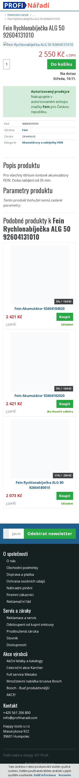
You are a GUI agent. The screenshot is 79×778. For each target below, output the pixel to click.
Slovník (12, 638)
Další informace (45, 775)
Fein (25, 130)
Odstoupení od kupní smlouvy (30, 624)
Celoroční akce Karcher (25, 667)
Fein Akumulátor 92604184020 (39, 308)
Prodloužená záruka (23, 631)
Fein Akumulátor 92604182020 (39, 395)
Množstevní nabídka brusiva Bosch (34, 681)
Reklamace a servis (21, 617)
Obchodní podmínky (22, 567)
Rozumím (65, 775)
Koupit (64, 316)
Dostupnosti (16, 645)
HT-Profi (41, 755)
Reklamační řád (19, 601)
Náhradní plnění (19, 588)
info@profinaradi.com (20, 717)
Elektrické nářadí (18, 15)
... (34, 15)
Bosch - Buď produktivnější (28, 688)
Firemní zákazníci (20, 594)
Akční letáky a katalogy (25, 661)
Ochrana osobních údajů (26, 581)
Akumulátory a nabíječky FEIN (42, 142)
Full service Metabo (22, 674)
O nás (11, 561)
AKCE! (11, 694)
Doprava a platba (20, 574)
